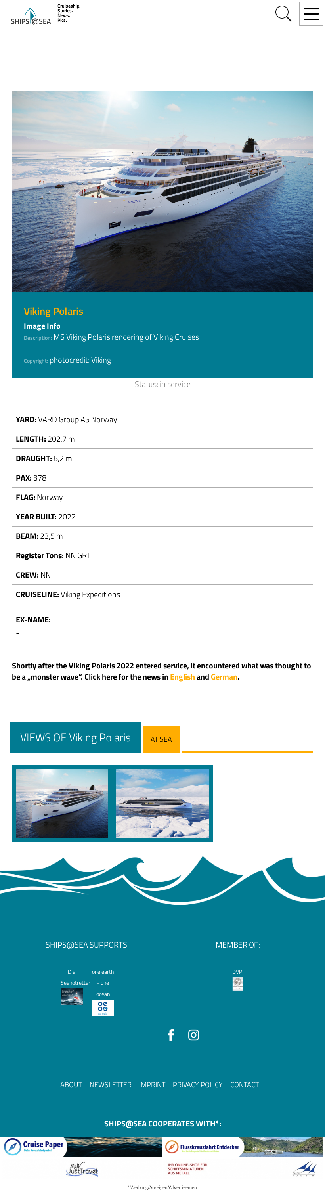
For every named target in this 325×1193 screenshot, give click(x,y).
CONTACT (244, 1084)
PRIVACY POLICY (198, 1084)
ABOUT (71, 1084)
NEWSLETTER (111, 1084)
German (224, 676)
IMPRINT (152, 1084)
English (182, 676)
